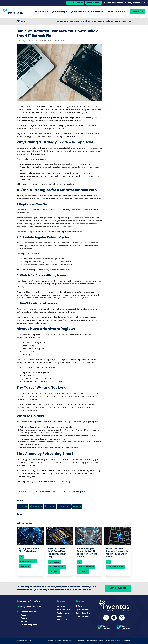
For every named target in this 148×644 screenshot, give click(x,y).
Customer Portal (93, 3)
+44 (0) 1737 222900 (115, 3)
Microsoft (54, 562)
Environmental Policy (113, 641)
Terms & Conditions (54, 641)
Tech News (24, 566)
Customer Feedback (75, 3)
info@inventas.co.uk (136, 3)
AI (21, 557)
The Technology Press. (77, 491)
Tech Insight (58, 40)
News (65, 21)
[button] (22, 506)
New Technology (45, 40)
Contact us (137, 11)
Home (59, 21)
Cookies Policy (80, 641)
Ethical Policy (126, 641)
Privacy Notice (68, 641)
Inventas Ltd (22, 641)
